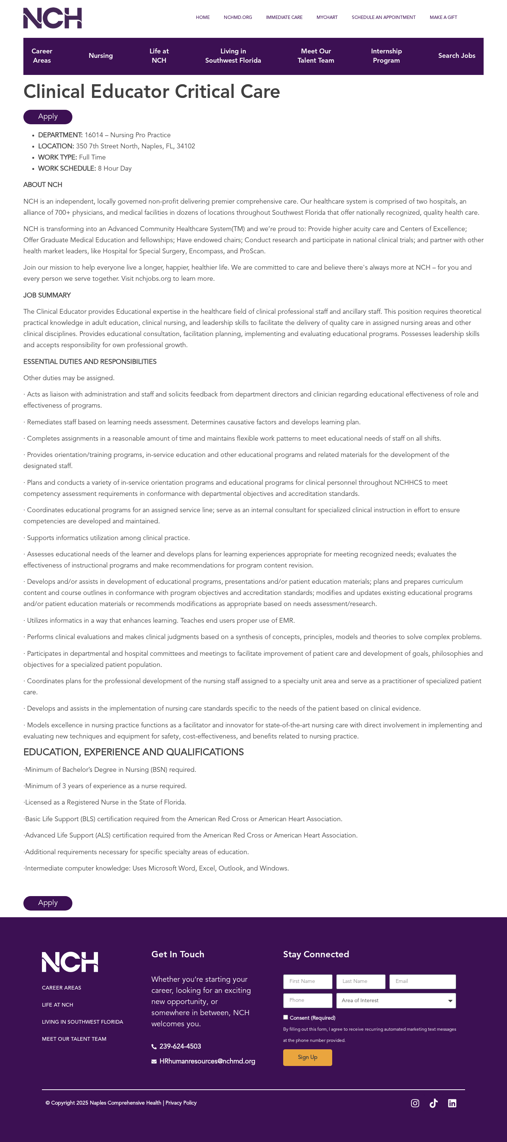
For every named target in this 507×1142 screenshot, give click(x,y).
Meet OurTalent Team (316, 56)
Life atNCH (159, 56)
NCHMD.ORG (238, 18)
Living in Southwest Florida (82, 1022)
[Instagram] (415, 1103)
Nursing (101, 56)
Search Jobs (456, 56)
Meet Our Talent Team (74, 1039)
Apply (48, 117)
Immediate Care (284, 18)
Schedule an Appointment (384, 18)
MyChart (327, 18)
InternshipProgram (386, 56)
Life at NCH (57, 1005)
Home (203, 18)
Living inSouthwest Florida (233, 56)
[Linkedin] (452, 1103)
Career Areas (61, 988)
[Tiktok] (433, 1103)
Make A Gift (443, 18)
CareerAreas (42, 56)
